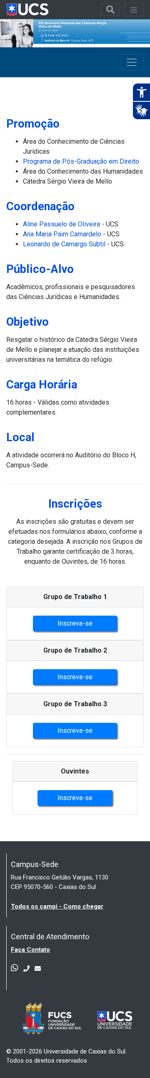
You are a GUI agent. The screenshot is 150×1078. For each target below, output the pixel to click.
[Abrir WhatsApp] (129, 1057)
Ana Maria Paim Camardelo (62, 234)
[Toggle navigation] (110, 9)
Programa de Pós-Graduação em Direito (81, 161)
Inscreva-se (75, 623)
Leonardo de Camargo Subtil (64, 244)
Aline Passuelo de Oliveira (61, 224)
